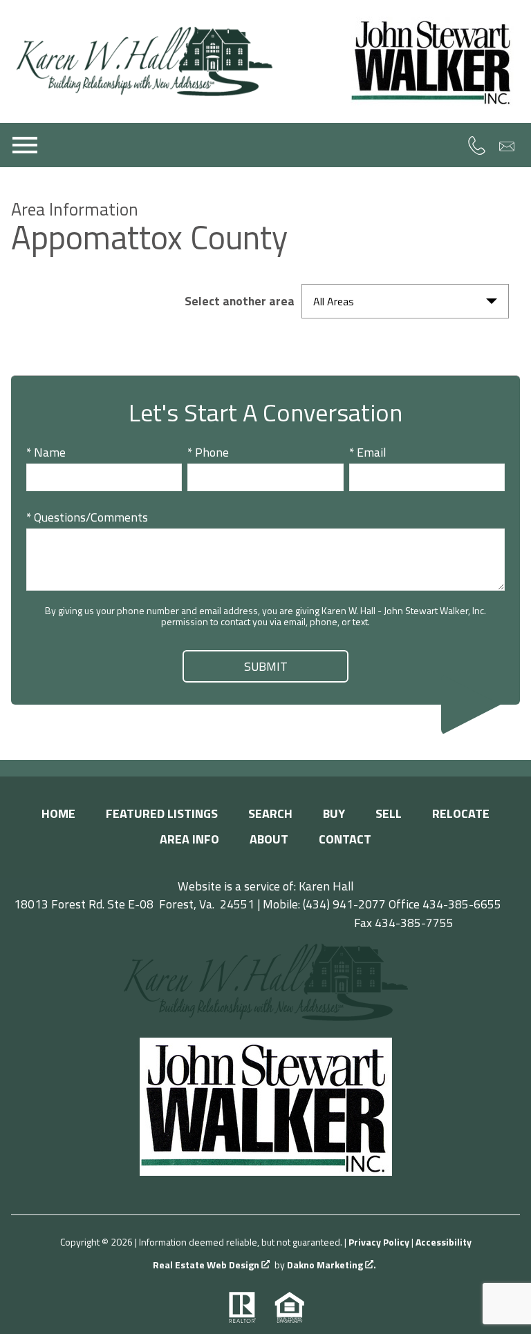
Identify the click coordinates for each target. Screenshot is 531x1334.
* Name (46, 452)
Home (58, 813)
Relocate (461, 813)
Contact (345, 839)
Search (270, 813)
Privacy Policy (378, 1242)
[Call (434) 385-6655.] (476, 145)
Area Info (189, 839)
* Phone (208, 452)
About (269, 839)
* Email (367, 452)
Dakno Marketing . (331, 1265)
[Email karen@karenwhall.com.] (507, 145)
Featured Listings (162, 813)
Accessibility (444, 1242)
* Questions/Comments (87, 517)
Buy (334, 813)
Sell (388, 813)
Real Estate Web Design (207, 1265)
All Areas (333, 301)
